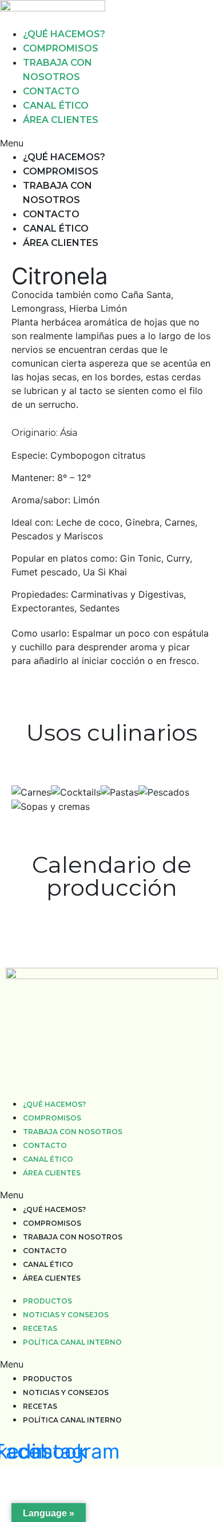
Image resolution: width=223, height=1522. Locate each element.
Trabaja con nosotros (72, 1131)
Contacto (51, 91)
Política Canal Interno (72, 1342)
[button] (56, 143)
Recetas (40, 1328)
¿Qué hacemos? (64, 34)
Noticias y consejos (66, 1314)
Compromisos (60, 48)
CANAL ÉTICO (56, 105)
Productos (47, 1301)
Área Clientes (60, 119)
